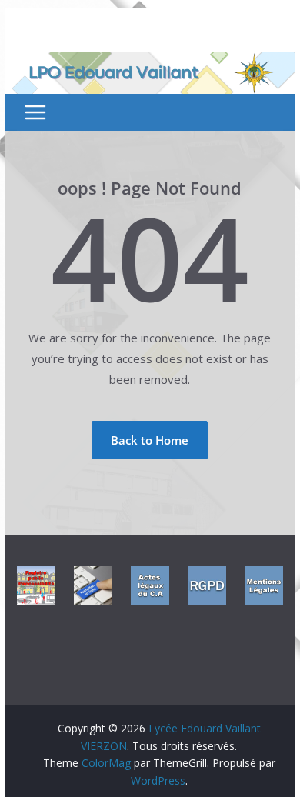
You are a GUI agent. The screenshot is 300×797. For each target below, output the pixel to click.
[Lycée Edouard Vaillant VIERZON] (150, 61)
